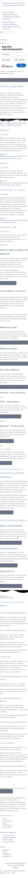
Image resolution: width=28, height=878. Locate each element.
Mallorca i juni (4, 130)
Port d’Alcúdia (22, 644)
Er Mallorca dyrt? (5, 657)
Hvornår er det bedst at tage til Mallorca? (13, 613)
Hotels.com (6, 19)
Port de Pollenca (17, 646)
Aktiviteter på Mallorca (10, 14)
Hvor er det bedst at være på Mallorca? (12, 630)
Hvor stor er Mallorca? (7, 743)
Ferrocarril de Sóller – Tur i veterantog (12, 190)
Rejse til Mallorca (8, 12)
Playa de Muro (4, 646)
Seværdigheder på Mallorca (12, 17)
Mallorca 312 (4, 163)
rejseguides (12, 650)
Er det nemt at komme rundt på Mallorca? (13, 722)
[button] (14, 612)
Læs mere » (4, 154)
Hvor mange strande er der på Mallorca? (13, 766)
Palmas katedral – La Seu (8, 227)
